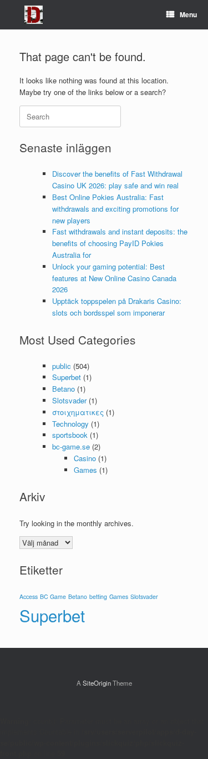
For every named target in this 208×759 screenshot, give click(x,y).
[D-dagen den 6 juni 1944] (33, 14)
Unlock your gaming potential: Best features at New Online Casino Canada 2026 (114, 278)
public (61, 366)
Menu (188, 14)
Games (85, 470)
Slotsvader (69, 400)
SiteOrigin (97, 682)
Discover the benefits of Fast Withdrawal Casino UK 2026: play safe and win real (117, 179)
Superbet (66, 377)
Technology (70, 423)
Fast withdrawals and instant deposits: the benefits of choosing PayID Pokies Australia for (119, 243)
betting (98, 596)
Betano (63, 388)
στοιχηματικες (78, 412)
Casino (85, 458)
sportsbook (70, 435)
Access (28, 596)
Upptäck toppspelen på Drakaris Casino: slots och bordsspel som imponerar (116, 307)
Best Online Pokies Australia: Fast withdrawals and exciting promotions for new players (115, 209)
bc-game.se (71, 446)
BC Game (53, 596)
